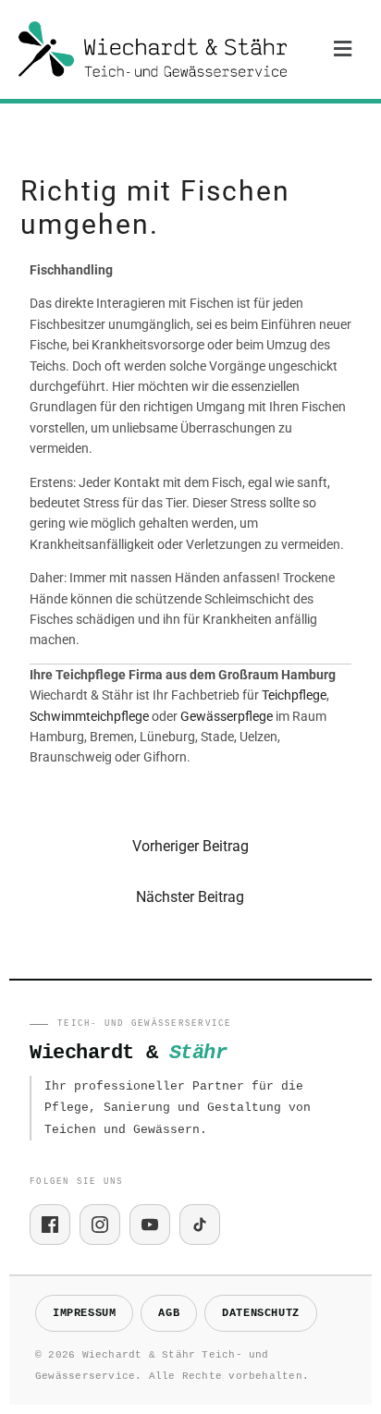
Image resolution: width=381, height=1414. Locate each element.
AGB (168, 1313)
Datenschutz (261, 1313)
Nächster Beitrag (190, 897)
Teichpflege (294, 695)
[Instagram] (100, 1224)
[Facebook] (50, 1224)
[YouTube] (149, 1224)
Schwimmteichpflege (89, 716)
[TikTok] (199, 1224)
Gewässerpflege (226, 716)
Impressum (84, 1313)
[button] (343, 49)
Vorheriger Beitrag (190, 846)
